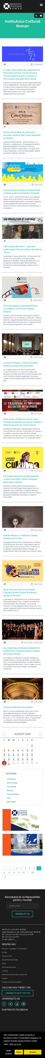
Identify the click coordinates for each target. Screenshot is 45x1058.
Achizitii (5, 971)
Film (8, 798)
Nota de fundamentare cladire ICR (14, 974)
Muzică (10, 790)
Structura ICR (7, 956)
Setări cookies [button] (8, 1052)
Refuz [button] (18, 1052)
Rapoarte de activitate (10, 960)
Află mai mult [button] (15, 1044)
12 (4, 872)
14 (14, 872)
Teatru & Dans (13, 794)
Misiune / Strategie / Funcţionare (14, 949)
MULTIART (11, 802)
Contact (5, 978)
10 (34, 868)
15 (19, 872)
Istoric (4, 963)
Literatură (11, 779)
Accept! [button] (32, 1052)
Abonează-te (22, 914)
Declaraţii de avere (9, 967)
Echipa (4, 952)
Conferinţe (11, 787)
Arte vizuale (12, 783)
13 (9, 872)
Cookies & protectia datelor (12, 982)
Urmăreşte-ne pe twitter (17, 993)
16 (24, 872)
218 (32, 872)
